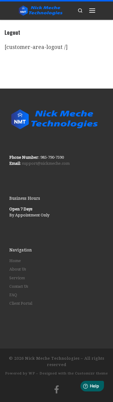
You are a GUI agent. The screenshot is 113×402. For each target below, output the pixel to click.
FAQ (13, 295)
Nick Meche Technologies (52, 358)
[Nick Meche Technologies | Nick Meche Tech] (41, 9)
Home (15, 260)
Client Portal (20, 303)
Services (17, 278)
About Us (17, 269)
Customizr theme (91, 373)
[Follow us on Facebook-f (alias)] (56, 389)
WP (32, 373)
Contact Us (18, 286)
